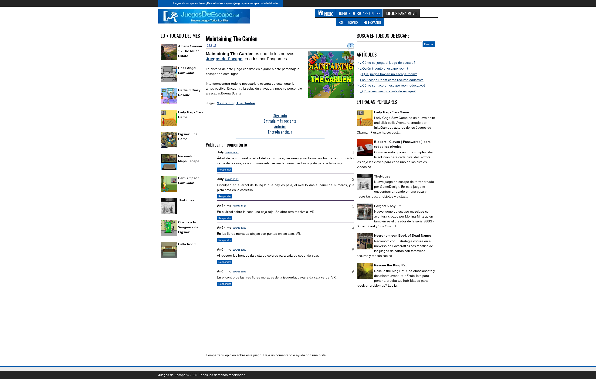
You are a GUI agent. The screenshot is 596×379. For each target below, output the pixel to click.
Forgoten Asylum (387, 206)
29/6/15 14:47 (231, 152)
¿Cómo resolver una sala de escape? (388, 91)
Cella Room (187, 244)
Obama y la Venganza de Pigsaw (188, 227)
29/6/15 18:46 (239, 272)
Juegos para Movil (401, 13)
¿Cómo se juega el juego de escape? (387, 62)
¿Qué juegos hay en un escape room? (388, 74)
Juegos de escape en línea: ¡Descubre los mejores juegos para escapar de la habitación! (226, 3)
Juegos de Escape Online (359, 13)
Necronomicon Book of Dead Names (403, 235)
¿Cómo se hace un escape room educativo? (393, 85)
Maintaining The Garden (231, 38)
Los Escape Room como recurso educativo (391, 80)
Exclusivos (348, 22)
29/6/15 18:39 (239, 250)
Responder (224, 169)
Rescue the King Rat (390, 265)
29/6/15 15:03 (231, 179)
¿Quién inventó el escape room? (384, 68)
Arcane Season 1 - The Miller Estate (190, 51)
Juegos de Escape (224, 59)
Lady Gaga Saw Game (391, 112)
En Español (372, 22)
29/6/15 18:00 (239, 206)
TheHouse (186, 200)
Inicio (164, 3)
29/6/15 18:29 (239, 228)
